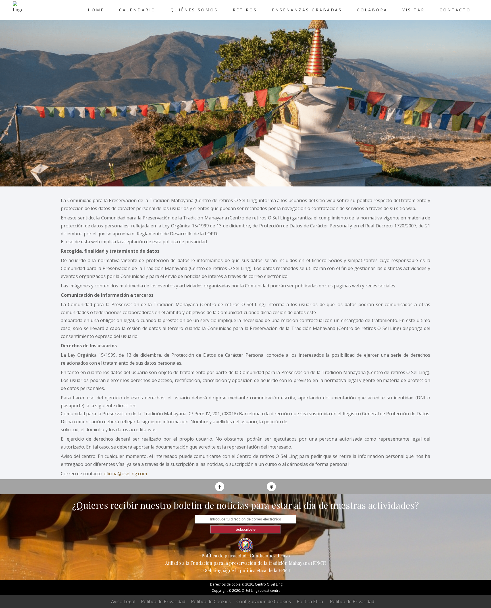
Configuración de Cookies (263, 601)
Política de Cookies (211, 601)
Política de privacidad (224, 556)
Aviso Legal (123, 601)
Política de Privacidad (163, 601)
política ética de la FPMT (265, 570)
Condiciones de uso (270, 556)
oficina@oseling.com (125, 473)
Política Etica (310, 601)
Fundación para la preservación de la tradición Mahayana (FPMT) (258, 563)
